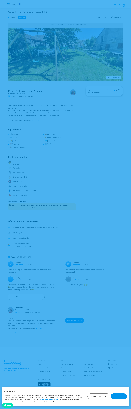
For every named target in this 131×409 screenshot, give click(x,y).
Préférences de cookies (98, 396)
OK (119, 396)
